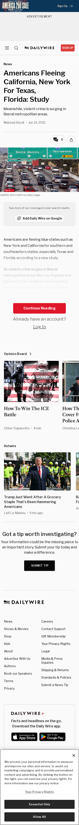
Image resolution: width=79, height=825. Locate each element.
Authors (10, 666)
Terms (8, 681)
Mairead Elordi (14, 122)
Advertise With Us (17, 658)
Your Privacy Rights (55, 644)
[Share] (71, 140)
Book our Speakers (18, 673)
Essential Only (39, 804)
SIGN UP (67, 47)
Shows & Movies (16, 629)
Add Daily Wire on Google (42, 218)
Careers (47, 621)
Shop (7, 636)
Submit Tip (40, 565)
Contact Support (53, 629)
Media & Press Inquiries (52, 660)
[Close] (74, 755)
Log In (39, 326)
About (8, 651)
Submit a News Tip (54, 685)
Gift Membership (53, 636)
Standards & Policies (56, 677)
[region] (39, 787)
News (8, 621)
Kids (7, 644)
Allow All (39, 816)
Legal (45, 651)
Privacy (9, 688)
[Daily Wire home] (39, 48)
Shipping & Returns (55, 670)
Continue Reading (39, 308)
